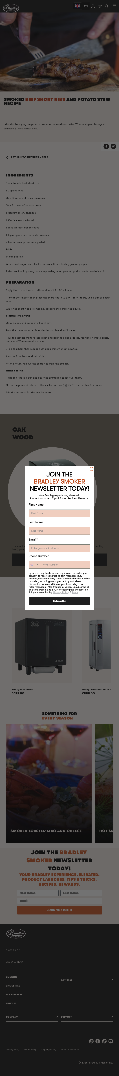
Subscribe (59, 601)
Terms (75, 592)
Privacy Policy (61, 592)
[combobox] (34, 564)
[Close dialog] (91, 469)
